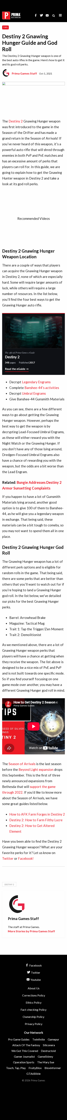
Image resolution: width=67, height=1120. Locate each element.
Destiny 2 (16, 121)
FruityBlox (35, 1068)
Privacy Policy (33, 1024)
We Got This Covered (24, 1050)
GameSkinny (45, 1056)
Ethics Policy (33, 1002)
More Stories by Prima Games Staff (31, 931)
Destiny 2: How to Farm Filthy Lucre (36, 820)
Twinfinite (38, 1039)
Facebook (35, 965)
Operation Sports (23, 1062)
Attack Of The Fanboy (26, 1045)
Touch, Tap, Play (16, 1068)
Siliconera (49, 1045)
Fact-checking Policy (33, 1009)
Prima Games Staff (24, 73)
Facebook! (26, 858)
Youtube (35, 979)
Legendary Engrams (36, 382)
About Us (33, 988)
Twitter (7, 858)
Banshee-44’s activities (41, 388)
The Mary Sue (45, 1062)
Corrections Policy (33, 995)
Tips (5, 27)
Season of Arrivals (22, 764)
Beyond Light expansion (36, 770)
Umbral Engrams (34, 393)
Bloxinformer (52, 1068)
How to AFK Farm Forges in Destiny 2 (37, 814)
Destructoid (48, 1050)
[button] (60, 15)
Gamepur (53, 1039)
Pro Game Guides (18, 1039)
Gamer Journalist (24, 1056)
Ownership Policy (33, 1016)
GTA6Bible (33, 1073)
